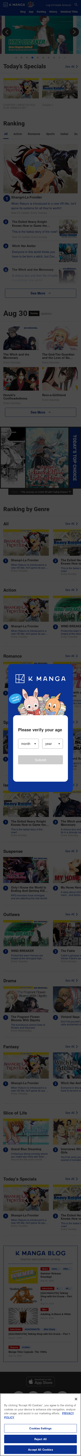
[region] (40, 1424)
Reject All (40, 1439)
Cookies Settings (40, 1428)
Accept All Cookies (40, 1449)
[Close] (76, 1399)
